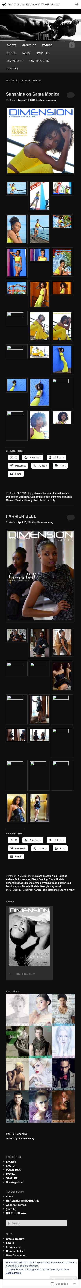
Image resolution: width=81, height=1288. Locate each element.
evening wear (49, 882)
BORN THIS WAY (16, 1213)
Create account (15, 1239)
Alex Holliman (59, 875)
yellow (34, 500)
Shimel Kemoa (33, 889)
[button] (17, 189)
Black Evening (39, 879)
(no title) (11, 1209)
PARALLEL (43, 53)
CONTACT (12, 68)
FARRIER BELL (21, 516)
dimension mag (60, 493)
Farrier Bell (64, 882)
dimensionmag (47, 100)
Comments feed (15, 1251)
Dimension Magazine (17, 496)
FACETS (11, 45)
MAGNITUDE (29, 45)
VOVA (9, 1196)
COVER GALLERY (39, 60)
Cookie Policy (13, 1273)
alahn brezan (43, 493)
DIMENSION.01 (15, 60)
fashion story (13, 886)
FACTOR (26, 53)
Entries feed (13, 1247)
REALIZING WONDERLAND (22, 1200)
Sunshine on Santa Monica (33, 94)
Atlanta (26, 879)
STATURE (47, 45)
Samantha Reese (40, 496)
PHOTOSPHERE (15, 889)
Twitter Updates (17, 1133)
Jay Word (55, 886)
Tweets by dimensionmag (20, 1138)
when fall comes (16, 1205)
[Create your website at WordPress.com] (40, 4)
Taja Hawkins (22, 500)
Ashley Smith (13, 879)
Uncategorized (15, 1182)
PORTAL (11, 53)
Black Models (56, 879)
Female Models (30, 886)
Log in (10, 1243)
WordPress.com (16, 1255)
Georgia (44, 886)
